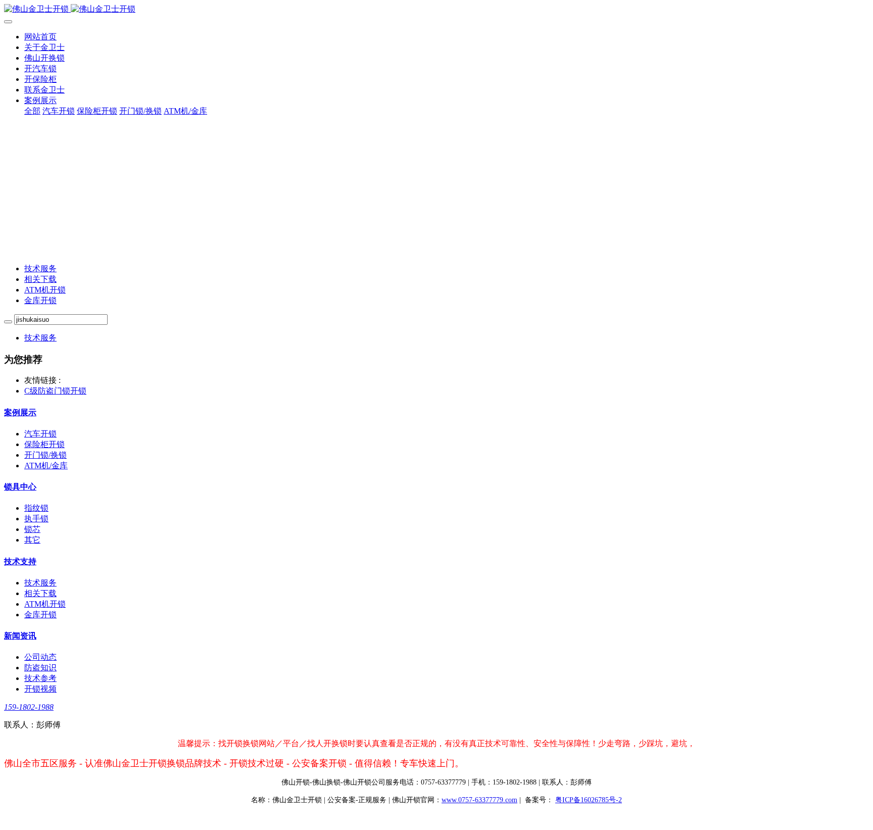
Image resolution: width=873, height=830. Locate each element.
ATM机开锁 (45, 289)
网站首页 (40, 36)
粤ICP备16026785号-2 (588, 800)
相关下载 (40, 279)
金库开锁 (40, 300)
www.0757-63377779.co (479, 800)
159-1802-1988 (29, 707)
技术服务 (40, 268)
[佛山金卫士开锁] (436, 9)
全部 (32, 111)
